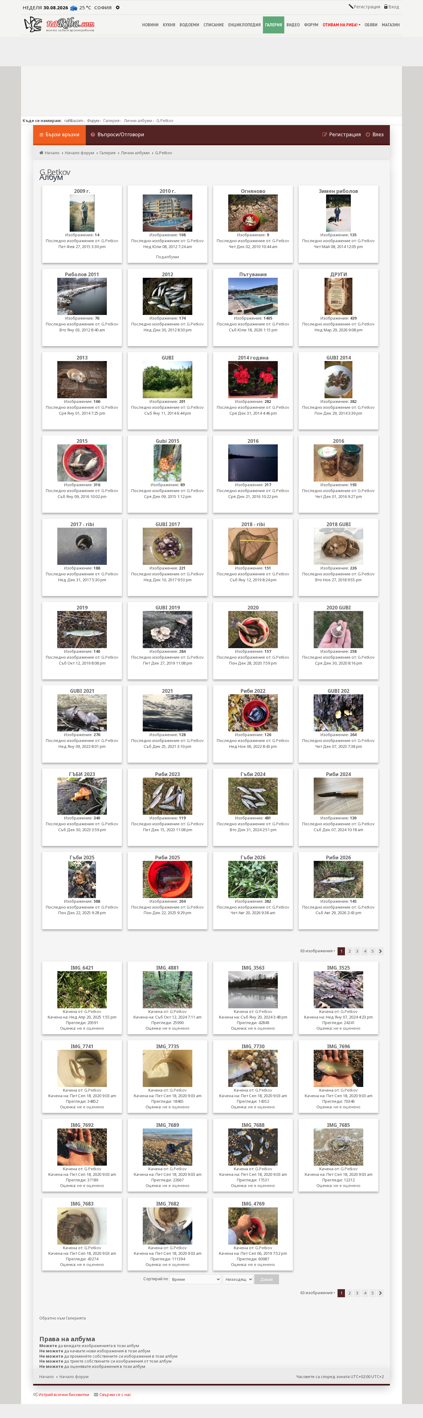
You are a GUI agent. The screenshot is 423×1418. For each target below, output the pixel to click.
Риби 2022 (253, 691)
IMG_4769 (253, 1204)
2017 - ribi (82, 524)
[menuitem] (117, 135)
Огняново (253, 191)
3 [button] (357, 951)
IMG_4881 (167, 968)
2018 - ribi (253, 524)
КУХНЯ (169, 25)
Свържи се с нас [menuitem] (115, 1394)
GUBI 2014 (338, 357)
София (103, 7)
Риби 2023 (167, 774)
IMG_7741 (82, 1046)
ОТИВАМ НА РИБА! (340, 25)
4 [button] (365, 951)
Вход (393, 6)
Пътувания (253, 274)
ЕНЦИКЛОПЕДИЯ (244, 25)
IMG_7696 (338, 1046)
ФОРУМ (311, 25)
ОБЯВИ (370, 25)
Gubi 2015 (167, 441)
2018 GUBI (338, 524)
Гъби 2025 (82, 857)
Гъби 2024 (253, 774)
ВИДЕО (293, 25)
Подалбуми (167, 257)
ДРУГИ (338, 274)
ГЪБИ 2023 (82, 774)
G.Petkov (109, 240)
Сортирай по (156, 1278)
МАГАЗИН (391, 25)
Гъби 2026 (253, 857)
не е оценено (90, 1028)
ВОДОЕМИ (189, 25)
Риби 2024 (338, 774)
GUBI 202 (338, 691)
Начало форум (74, 1376)
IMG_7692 (82, 1125)
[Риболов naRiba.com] (59, 24)
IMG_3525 (338, 968)
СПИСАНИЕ (213, 25)
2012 (167, 274)
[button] (380, 951)
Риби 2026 (338, 857)
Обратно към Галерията (62, 1318)
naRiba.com (73, 120)
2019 (82, 607)
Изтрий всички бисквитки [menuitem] (64, 1394)
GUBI (168, 357)
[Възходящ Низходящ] (251, 1278)
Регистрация (367, 6)
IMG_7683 (82, 1204)
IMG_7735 (167, 1046)
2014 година (253, 357)
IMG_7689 (167, 1125)
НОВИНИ (150, 25)
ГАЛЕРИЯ (273, 25)
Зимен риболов (338, 191)
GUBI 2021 (82, 691)
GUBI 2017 (167, 524)
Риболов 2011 (82, 274)
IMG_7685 (338, 1125)
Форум (93, 120)
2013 (82, 357)
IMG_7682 (167, 1204)
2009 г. (82, 191)
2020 (253, 607)
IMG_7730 (253, 1046)
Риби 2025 (167, 857)
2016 (253, 441)
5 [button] (373, 951)
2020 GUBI (338, 607)
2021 (167, 691)
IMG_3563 (253, 968)
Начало (46, 1376)
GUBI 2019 (167, 607)
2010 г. (167, 191)
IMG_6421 (82, 968)
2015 (82, 441)
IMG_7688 (253, 1125)
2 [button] (349, 951)
